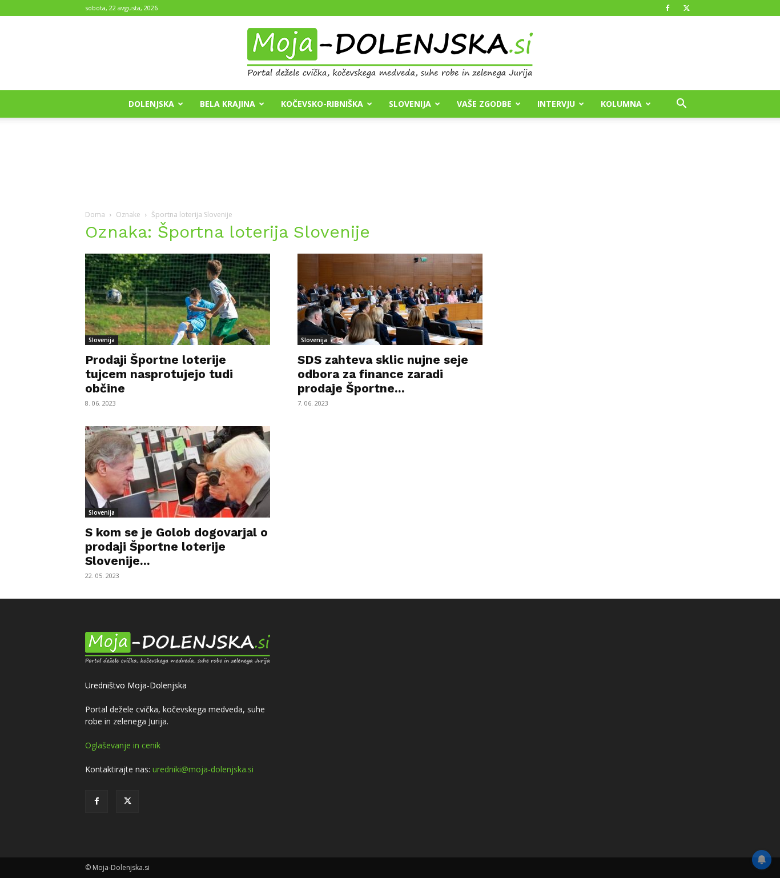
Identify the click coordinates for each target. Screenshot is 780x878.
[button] (681, 104)
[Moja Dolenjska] (390, 53)
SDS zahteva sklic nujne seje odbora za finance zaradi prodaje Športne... (382, 373)
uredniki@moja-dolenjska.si (203, 769)
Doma (95, 214)
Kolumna (621, 103)
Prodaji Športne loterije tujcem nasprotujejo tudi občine (159, 373)
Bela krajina (227, 103)
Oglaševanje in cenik (122, 745)
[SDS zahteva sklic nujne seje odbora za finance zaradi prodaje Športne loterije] (390, 299)
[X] (686, 8)
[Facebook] (667, 8)
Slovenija (410, 103)
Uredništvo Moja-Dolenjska (136, 685)
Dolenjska (151, 103)
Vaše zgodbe (484, 103)
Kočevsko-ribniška (322, 103)
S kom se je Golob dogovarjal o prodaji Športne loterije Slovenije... (176, 546)
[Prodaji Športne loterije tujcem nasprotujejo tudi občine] (177, 299)
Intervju (556, 103)
